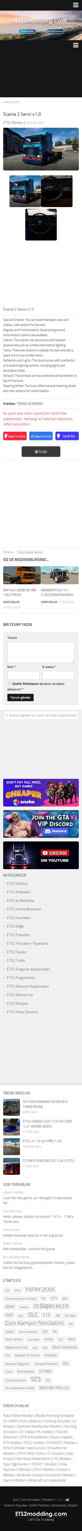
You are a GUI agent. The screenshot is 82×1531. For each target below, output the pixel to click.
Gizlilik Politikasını (25, 684)
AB (58, 1316)
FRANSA (9, 1331)
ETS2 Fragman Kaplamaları (28, 969)
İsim (11, 667)
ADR (7, 1290)
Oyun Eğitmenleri (16, 1464)
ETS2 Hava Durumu (22, 1012)
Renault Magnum (17, 1364)
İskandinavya (25, 1371)
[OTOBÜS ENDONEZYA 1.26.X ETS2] (11, 1166)
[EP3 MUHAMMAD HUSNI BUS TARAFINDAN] (11, 1107)
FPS (71, 1324)
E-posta (49, 667)
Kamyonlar (11, 102)
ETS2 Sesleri (16, 952)
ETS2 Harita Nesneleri (24, 909)
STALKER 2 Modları (61, 1442)
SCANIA (45, 1371)
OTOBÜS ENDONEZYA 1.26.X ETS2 (49, 1161)
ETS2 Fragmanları (21, 977)
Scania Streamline (15, 1380)
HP (55, 1332)
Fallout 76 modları (39, 1432)
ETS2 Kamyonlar (20, 994)
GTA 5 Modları (44, 1469)
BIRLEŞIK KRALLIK (54, 1387)
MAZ (35, 1348)
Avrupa (70, 1315)
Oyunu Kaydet (61, 1437)
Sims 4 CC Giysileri (50, 1453)
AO (44, 1298)
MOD (44, 1347)
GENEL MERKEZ (13, 1339)
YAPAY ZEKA (39, 1289)
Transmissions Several (30, 552)
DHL (21, 1315)
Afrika (17, 1290)
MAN (71, 1339)
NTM (7, 1355)
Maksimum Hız (16, 1347)
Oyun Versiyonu (28, 1331)
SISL (48, 1380)
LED (60, 1339)
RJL (66, 1363)
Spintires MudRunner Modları (39, 1426)
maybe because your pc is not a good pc (33, 1235)
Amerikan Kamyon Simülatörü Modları (45, 1475)
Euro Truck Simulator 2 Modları (33, 1500)
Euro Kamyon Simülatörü (34, 1323)
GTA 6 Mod (25, 1453)
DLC (33, 1315)
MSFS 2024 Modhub (25, 1421)
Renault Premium (46, 1364)
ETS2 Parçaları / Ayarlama (27, 943)
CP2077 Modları (44, 1464)
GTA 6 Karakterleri (34, 1437)
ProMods (51, 1355)
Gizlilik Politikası (39, 1505)
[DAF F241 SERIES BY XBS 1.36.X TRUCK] (22, 575)
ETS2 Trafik (16, 960)
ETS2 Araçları (17, 1003)
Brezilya (24, 1307)
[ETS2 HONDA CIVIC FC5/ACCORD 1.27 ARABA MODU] (11, 1127)
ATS (54, 1298)
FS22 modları (34, 1442)
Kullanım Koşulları (15, 1505)
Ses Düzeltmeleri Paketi (19, 1388)
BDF (64, 1298)
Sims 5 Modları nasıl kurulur (24, 1448)
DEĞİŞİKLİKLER (51, 1306)
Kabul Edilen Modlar (18, 1415)
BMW (10, 1306)
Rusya (8, 1371)
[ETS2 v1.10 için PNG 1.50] (11, 1146)
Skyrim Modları (14, 1480)
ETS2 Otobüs (17, 883)
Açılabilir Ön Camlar (27, 1355)
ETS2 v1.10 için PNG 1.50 (42, 1141)
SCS (36, 1379)
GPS (45, 1332)
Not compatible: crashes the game (29, 1249)
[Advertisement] (41, 74)
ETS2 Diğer (16, 926)
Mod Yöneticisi (64, 1347)
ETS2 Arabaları (18, 892)
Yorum (12, 638)
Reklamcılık (59, 1505)
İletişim (73, 1505)
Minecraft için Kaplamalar (47, 1480)
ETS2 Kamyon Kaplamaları (28, 986)
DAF (9, 1315)
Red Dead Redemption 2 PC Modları (44, 1459)
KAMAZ (48, 1339)
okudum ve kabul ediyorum (35, 686)
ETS (46, 1315)
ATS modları (12, 1442)
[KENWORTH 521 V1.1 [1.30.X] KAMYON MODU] (60, 575)
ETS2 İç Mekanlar (20, 900)
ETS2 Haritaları (19, 917)
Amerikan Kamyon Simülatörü (21, 1298)
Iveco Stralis (33, 1339)
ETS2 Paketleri (18, 935)
